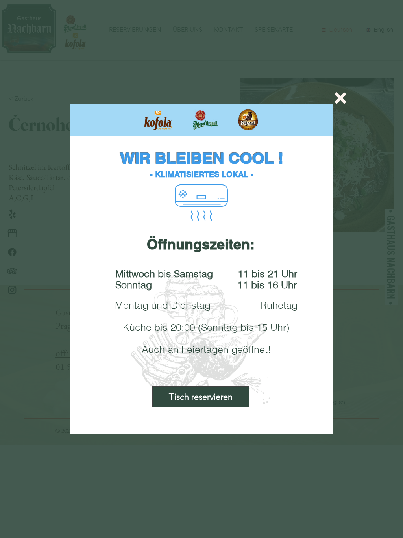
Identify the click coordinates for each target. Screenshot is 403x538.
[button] (340, 98)
